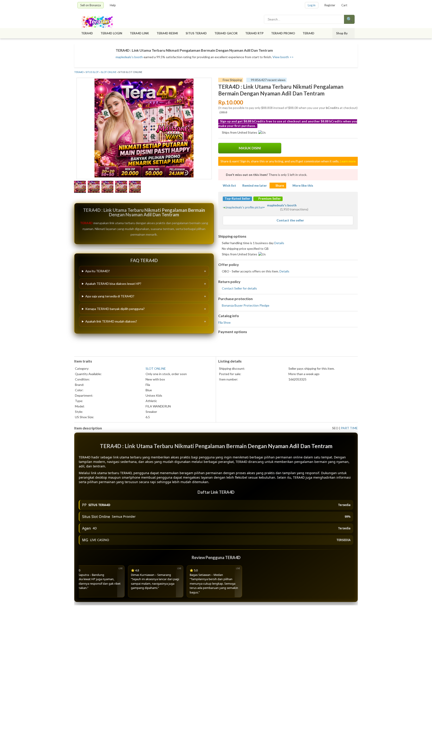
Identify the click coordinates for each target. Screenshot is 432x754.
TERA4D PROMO (283, 33)
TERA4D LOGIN (111, 33)
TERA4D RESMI (167, 33)
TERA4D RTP (254, 33)
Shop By (342, 33)
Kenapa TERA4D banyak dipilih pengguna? (115, 309)
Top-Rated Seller (237, 198)
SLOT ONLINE (108, 72)
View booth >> (283, 57)
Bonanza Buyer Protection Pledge (245, 305)
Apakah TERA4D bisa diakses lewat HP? (113, 283)
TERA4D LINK (139, 33)
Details (279, 243)
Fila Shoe (224, 322)
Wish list (229, 185)
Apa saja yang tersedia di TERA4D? (109, 296)
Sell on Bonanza (90, 5)
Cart (344, 5)
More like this (302, 185)
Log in (311, 5)
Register (329, 5)
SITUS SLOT (92, 72)
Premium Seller (269, 198)
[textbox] (304, 19)
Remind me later (254, 185)
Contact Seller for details (239, 288)
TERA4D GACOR (226, 33)
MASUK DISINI (250, 148)
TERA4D (87, 33)
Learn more (348, 161)
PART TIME (349, 428)
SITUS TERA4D (196, 33)
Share (279, 185)
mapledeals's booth (129, 57)
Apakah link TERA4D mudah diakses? (111, 321)
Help (113, 5)
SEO (335, 428)
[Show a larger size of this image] (80, 187)
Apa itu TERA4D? (97, 271)
